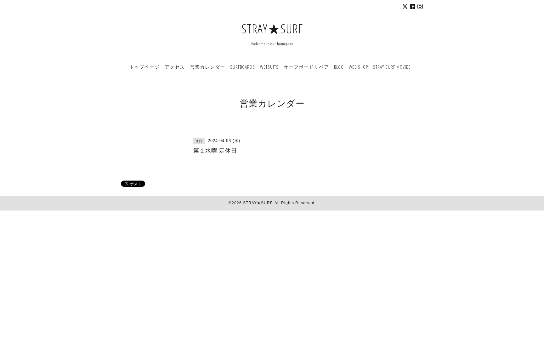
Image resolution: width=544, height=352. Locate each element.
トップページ (144, 67)
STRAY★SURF (272, 28)
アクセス (175, 67)
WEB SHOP (358, 67)
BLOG (339, 67)
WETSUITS (269, 67)
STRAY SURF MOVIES (392, 67)
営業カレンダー (207, 67)
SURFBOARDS (242, 67)
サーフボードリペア (306, 67)
